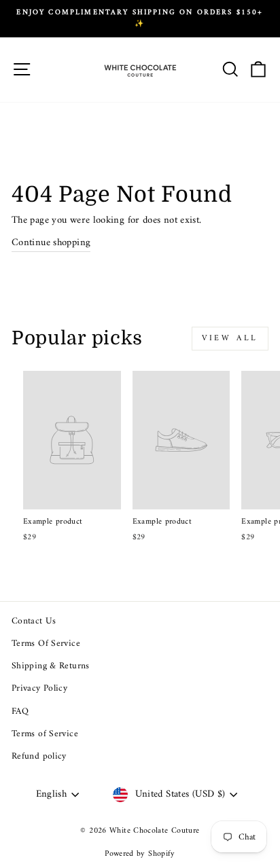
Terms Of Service (46, 644)
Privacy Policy (39, 689)
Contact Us (34, 621)
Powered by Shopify (140, 854)
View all (230, 338)
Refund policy (39, 756)
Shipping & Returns (51, 666)
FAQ (20, 712)
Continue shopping (51, 243)
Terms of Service (45, 734)
